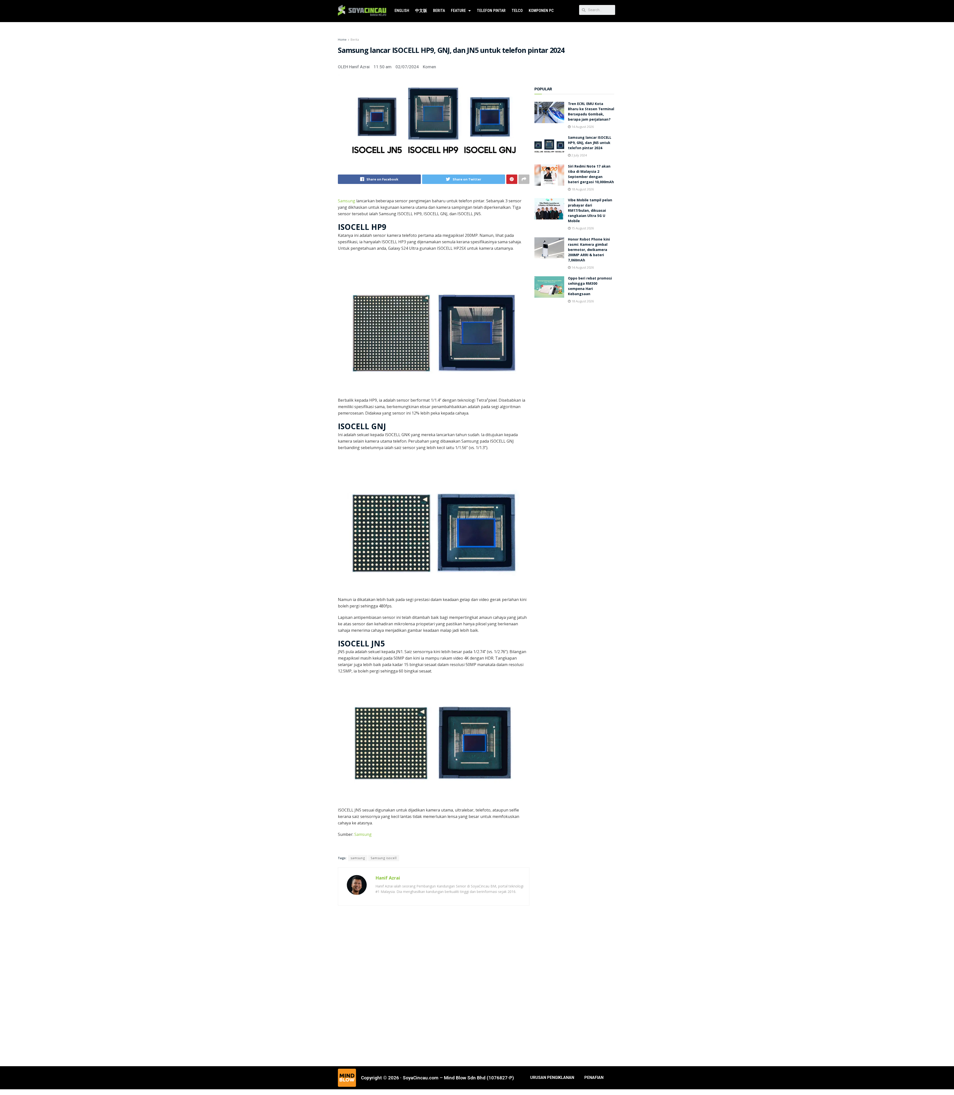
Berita (439, 10)
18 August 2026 (582, 189)
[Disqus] (433, 985)
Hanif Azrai (387, 878)
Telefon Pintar (491, 10)
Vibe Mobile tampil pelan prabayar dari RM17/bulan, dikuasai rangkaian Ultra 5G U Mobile (590, 211)
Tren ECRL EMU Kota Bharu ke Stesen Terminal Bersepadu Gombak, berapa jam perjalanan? (591, 112)
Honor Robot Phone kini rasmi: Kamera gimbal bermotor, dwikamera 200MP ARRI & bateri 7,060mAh (589, 250)
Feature (458, 10)
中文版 (421, 10)
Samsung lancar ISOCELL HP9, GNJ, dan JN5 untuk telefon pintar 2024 (589, 143)
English (402, 10)
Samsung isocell (384, 858)
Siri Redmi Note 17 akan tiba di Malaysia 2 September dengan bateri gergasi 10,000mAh (591, 174)
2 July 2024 (579, 155)
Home (342, 39)
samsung (358, 858)
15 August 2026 (582, 228)
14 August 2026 (582, 126)
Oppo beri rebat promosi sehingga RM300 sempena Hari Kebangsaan (590, 286)
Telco (517, 10)
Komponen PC (541, 10)
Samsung (347, 201)
